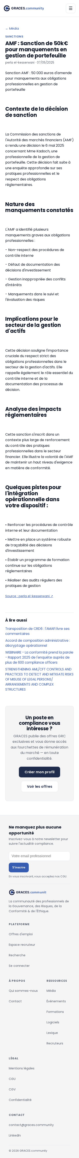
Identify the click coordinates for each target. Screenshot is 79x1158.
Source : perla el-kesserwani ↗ (29, 596)
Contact (15, 1001)
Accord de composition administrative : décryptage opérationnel (37, 643)
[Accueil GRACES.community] (24, 8)
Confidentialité (20, 1100)
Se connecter (19, 966)
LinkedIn (15, 1135)
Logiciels (53, 1022)
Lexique (52, 1033)
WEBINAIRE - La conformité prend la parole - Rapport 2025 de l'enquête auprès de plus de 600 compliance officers (39, 657)
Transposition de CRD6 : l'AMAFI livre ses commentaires (37, 631)
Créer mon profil (39, 772)
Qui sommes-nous (23, 991)
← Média (12, 28)
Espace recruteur (22, 944)
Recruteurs (55, 1043)
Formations (55, 1012)
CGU (12, 1079)
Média (51, 991)
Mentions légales (21, 1068)
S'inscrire (18, 867)
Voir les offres (39, 786)
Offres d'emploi (21, 934)
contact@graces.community (31, 1125)
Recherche (17, 955)
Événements (56, 1001)
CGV (12, 1089)
